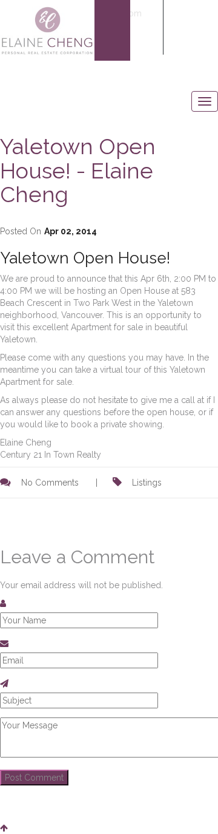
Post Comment (34, 777)
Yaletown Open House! (85, 258)
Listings (147, 482)
